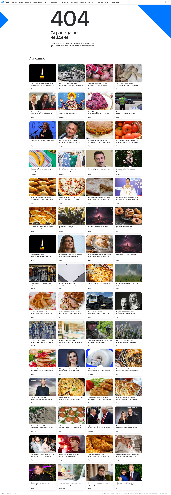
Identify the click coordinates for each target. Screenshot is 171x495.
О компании (10, 493)
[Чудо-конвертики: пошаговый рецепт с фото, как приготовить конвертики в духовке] (42, 191)
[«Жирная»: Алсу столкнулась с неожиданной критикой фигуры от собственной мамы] (128, 191)
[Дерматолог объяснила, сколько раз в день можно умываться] (128, 448)
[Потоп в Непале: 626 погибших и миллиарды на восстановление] (42, 420)
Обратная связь (164, 493)
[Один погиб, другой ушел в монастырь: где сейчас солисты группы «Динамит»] (42, 106)
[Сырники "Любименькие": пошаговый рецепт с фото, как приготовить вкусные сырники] (42, 305)
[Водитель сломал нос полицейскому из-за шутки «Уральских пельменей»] (128, 106)
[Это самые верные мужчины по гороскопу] (99, 477)
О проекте (100, 493)
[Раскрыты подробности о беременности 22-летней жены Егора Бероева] (128, 420)
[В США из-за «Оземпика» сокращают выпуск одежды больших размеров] (71, 163)
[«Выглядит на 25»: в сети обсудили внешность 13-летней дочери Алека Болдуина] (128, 477)
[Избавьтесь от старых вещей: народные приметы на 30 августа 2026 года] (42, 277)
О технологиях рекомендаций (112, 493)
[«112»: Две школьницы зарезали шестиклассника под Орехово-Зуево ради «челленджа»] (42, 77)
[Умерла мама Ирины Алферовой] (42, 134)
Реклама (17, 493)
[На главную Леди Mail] (7, 2)
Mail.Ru (4, 493)
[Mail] (2, 2)
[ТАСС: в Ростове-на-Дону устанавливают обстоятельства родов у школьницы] (128, 77)
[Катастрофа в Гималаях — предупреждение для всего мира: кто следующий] (71, 77)
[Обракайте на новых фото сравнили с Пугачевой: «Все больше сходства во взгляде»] (128, 305)
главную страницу (70, 47)
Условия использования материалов (148, 493)
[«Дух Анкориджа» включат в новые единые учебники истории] (99, 420)
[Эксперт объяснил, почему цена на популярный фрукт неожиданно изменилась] (42, 163)
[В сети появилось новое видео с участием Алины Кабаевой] (71, 248)
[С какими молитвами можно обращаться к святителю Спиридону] (71, 106)
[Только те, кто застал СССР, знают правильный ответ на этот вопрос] (42, 334)
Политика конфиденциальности (129, 493)
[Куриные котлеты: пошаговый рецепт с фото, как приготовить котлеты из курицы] (99, 391)
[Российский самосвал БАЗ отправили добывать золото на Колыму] (99, 305)
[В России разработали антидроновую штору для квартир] (71, 277)
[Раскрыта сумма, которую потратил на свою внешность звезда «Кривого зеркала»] (71, 134)
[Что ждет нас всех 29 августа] (128, 248)
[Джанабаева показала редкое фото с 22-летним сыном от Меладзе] (42, 477)
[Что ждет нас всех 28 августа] (99, 220)
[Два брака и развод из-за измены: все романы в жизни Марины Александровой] (42, 448)
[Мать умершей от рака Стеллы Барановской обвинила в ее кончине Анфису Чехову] (71, 362)
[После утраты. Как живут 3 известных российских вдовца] (42, 391)
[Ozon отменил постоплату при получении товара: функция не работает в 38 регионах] (71, 477)
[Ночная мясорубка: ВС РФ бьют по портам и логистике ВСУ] (99, 334)
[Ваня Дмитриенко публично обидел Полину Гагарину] (71, 448)
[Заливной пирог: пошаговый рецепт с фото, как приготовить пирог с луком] (99, 134)
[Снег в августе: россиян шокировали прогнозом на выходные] (128, 334)
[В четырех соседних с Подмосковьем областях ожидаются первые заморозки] (71, 220)
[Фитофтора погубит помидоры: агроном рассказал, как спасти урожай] (128, 134)
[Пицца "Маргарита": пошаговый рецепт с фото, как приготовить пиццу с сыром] (99, 277)
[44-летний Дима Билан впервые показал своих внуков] (99, 163)
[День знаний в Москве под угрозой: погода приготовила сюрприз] (128, 163)
